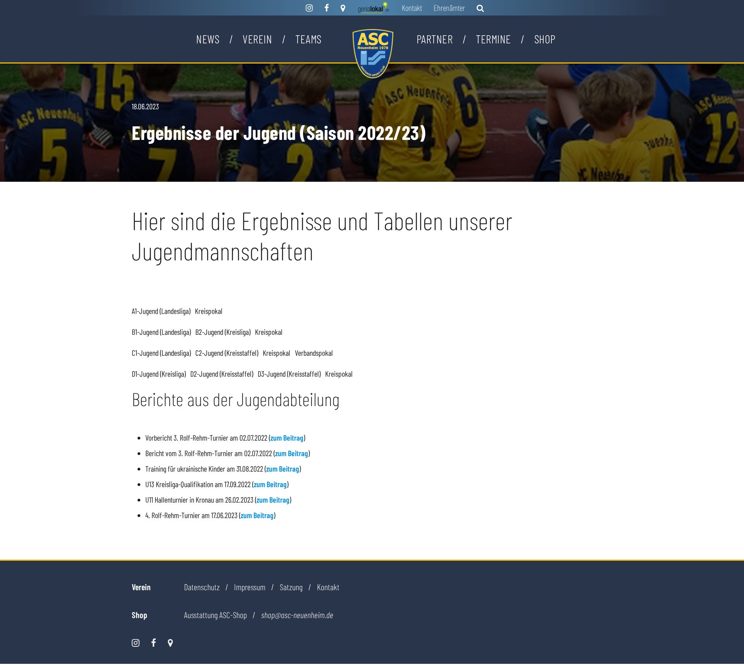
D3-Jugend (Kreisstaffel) (289, 373)
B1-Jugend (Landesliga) (161, 331)
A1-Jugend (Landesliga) (161, 310)
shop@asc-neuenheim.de (297, 615)
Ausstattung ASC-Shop (215, 615)
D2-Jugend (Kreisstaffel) (221, 373)
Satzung (291, 587)
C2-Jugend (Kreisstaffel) (226, 352)
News (207, 39)
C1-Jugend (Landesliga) (161, 352)
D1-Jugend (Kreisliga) (159, 373)
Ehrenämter (449, 7)
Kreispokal (208, 310)
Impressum (249, 587)
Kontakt (412, 7)
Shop (545, 39)
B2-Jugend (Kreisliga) (222, 331)
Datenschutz (202, 587)
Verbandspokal (314, 352)
